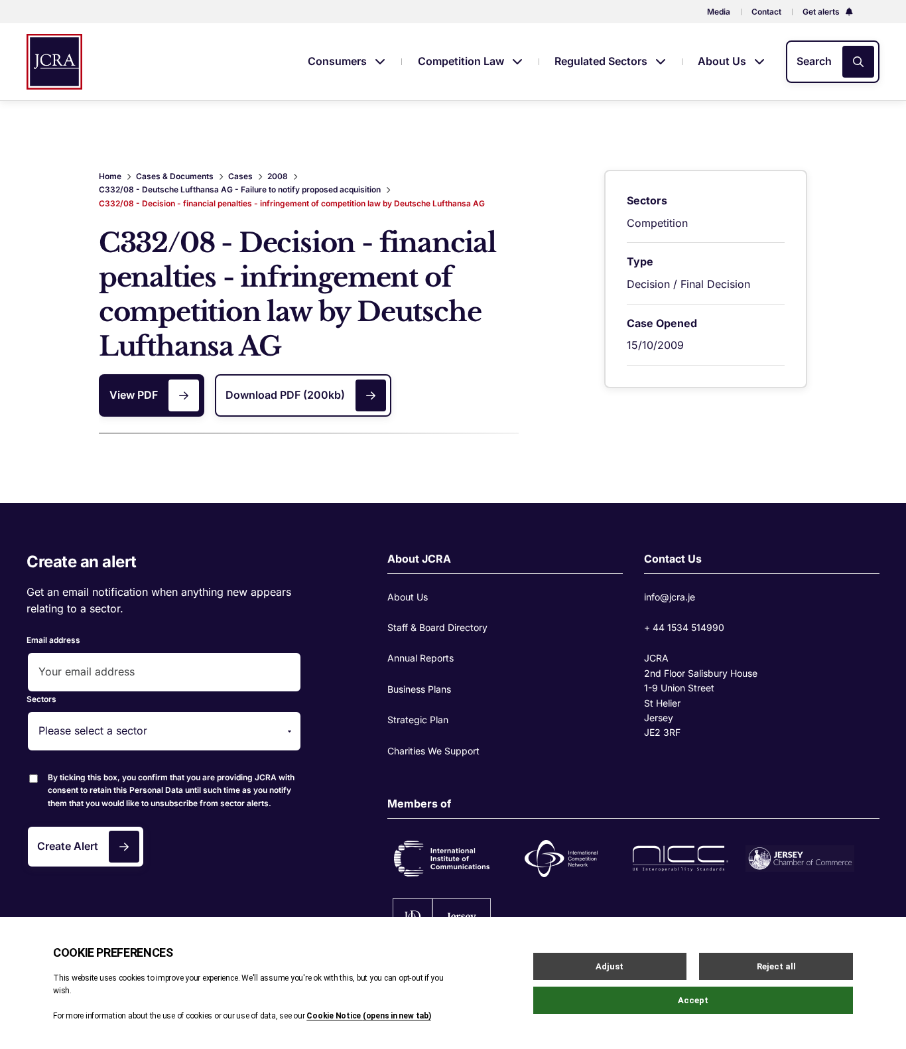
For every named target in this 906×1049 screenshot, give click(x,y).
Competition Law (462, 61)
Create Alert (67, 846)
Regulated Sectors (602, 61)
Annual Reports (420, 658)
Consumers (338, 61)
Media (718, 12)
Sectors (41, 699)
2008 (277, 176)
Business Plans (419, 689)
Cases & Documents (175, 176)
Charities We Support (433, 750)
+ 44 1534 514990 (684, 627)
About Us (723, 61)
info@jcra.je (669, 596)
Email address (53, 640)
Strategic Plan (417, 719)
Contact (766, 12)
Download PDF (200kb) (285, 394)
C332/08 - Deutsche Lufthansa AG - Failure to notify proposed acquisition (240, 189)
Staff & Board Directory (437, 627)
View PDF (133, 394)
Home (110, 176)
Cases (240, 176)
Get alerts (822, 12)
